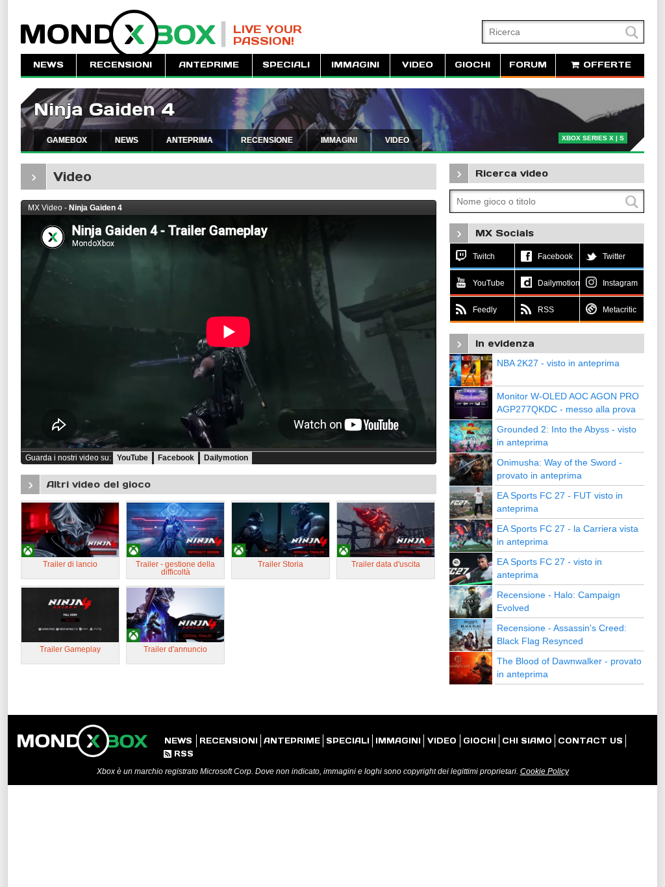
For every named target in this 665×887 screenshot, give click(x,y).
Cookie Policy (544, 771)
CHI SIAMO (527, 740)
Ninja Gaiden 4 (104, 109)
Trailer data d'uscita (385, 564)
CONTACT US (590, 740)
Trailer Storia (280, 564)
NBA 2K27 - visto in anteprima (558, 363)
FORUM (528, 64)
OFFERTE (605, 64)
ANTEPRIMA (189, 140)
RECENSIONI (121, 64)
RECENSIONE (267, 140)
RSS (179, 753)
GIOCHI (472, 64)
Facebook (176, 457)
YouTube (132, 457)
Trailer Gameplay (70, 649)
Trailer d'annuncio (175, 649)
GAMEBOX (67, 140)
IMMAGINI (355, 64)
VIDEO (417, 64)
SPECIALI (286, 64)
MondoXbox (123, 34)
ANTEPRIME (209, 64)
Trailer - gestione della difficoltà (175, 568)
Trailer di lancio (70, 564)
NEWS (48, 64)
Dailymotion (226, 457)
